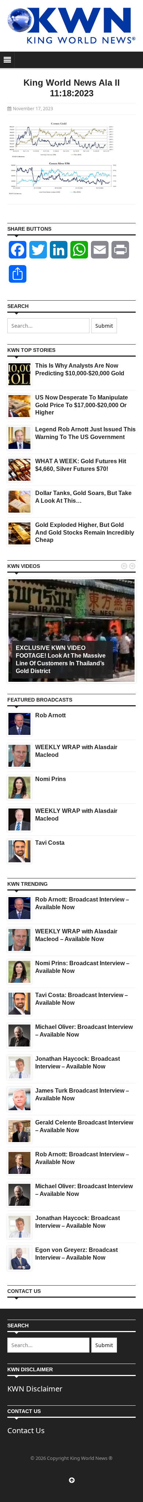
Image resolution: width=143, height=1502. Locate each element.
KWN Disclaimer (34, 1389)
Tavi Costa (50, 843)
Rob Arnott (50, 715)
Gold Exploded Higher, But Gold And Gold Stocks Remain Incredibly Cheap (84, 532)
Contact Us (26, 1430)
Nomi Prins (50, 779)
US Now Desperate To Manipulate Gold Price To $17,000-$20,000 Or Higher (81, 405)
